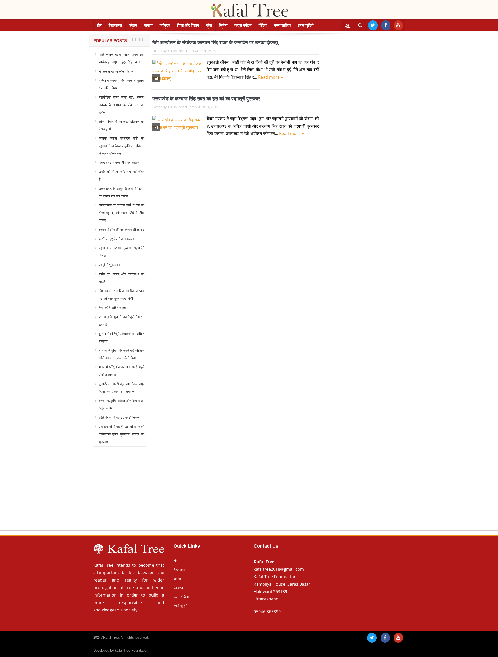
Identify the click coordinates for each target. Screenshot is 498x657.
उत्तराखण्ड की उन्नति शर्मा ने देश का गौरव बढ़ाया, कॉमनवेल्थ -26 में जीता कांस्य (121, 212)
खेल (209, 25)
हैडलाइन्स (115, 25)
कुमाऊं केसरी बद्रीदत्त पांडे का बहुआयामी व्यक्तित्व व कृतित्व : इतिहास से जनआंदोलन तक (121, 145)
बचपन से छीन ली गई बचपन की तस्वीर (121, 230)
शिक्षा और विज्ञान (188, 25)
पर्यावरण (165, 25)
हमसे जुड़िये (305, 25)
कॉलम (133, 25)
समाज (148, 25)
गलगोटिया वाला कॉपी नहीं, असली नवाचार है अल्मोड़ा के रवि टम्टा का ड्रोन (121, 104)
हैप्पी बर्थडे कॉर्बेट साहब (112, 308)
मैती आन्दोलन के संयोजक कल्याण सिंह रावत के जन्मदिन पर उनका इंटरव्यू (215, 42)
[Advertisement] (249, 493)
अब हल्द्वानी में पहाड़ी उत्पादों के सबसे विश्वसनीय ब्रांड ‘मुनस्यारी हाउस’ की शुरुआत (121, 434)
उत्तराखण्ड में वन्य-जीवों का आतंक (119, 162)
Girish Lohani (177, 51)
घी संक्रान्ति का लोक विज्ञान (116, 71)
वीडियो (263, 25)
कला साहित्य (282, 25)
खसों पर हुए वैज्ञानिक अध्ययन (116, 239)
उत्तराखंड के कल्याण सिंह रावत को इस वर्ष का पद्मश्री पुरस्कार (206, 98)
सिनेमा (223, 25)
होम (99, 25)
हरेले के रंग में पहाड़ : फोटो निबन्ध (119, 417)
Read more (269, 77)
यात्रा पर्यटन (243, 25)
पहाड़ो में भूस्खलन (109, 265)
